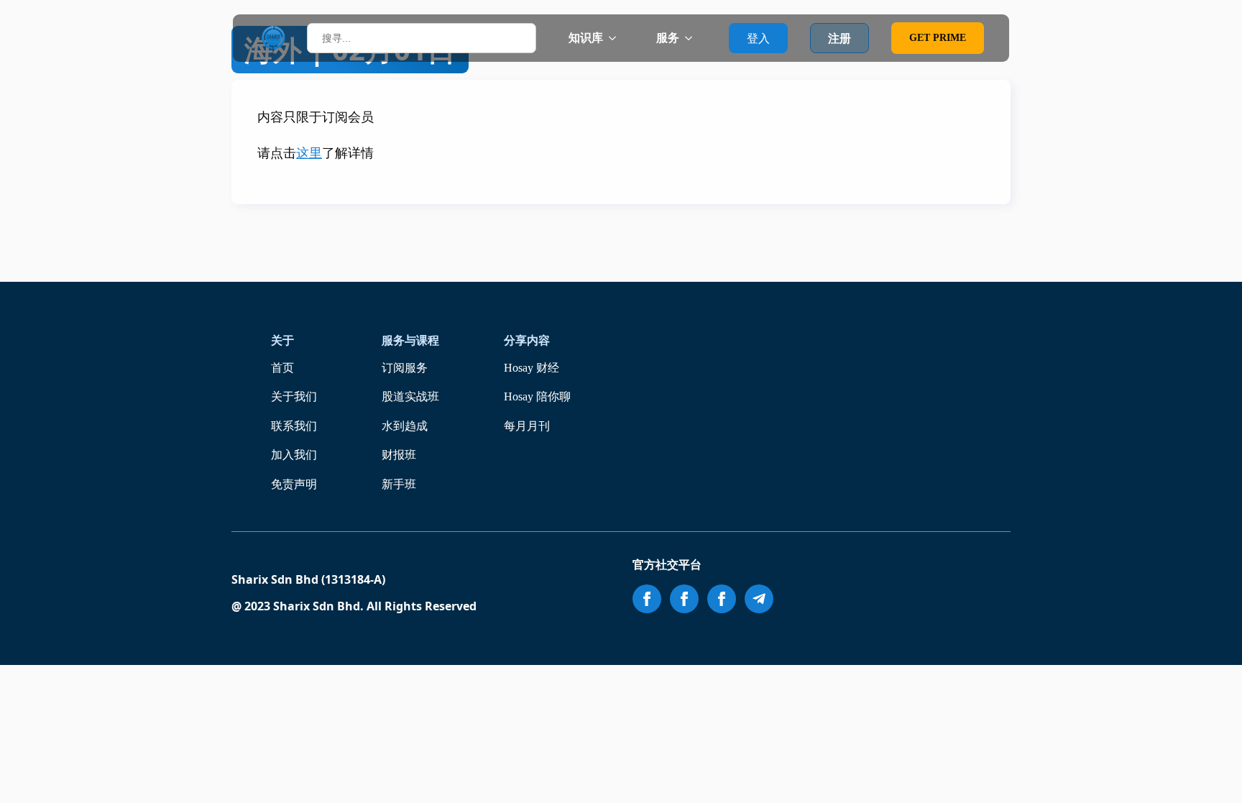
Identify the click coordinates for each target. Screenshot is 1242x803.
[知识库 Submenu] (616, 38)
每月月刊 (527, 426)
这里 (309, 153)
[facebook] (646, 598)
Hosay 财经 (531, 368)
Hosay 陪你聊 (537, 396)
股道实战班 (410, 396)
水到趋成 (405, 426)
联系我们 (294, 426)
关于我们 (294, 396)
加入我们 (294, 455)
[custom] (759, 598)
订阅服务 (405, 368)
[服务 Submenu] (693, 38)
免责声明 (294, 484)
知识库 (586, 38)
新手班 (399, 484)
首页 (282, 368)
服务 (667, 38)
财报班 (399, 455)
